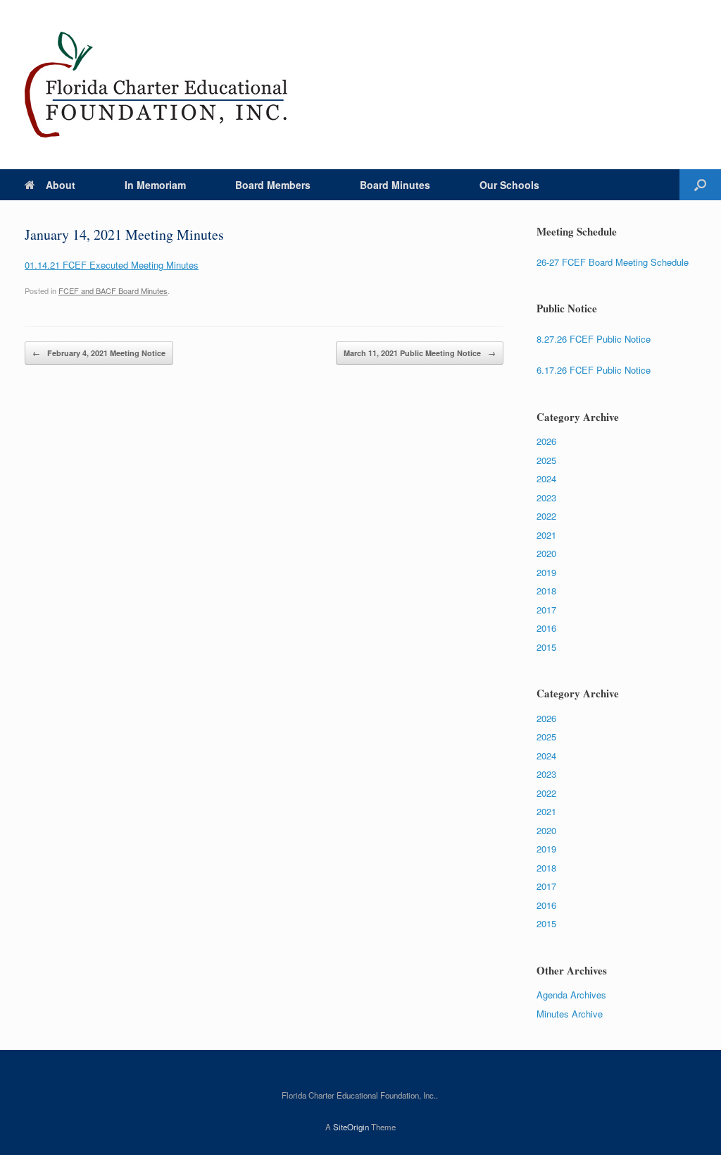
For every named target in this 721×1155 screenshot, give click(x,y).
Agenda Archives (571, 994)
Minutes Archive (570, 1013)
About (60, 185)
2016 (546, 628)
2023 (546, 497)
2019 (546, 572)
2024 (546, 478)
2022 (546, 515)
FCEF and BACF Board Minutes (113, 290)
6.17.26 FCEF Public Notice (594, 370)
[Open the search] (700, 184)
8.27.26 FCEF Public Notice (594, 339)
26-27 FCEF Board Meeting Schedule (613, 262)
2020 (546, 553)
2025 (546, 460)
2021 (546, 535)
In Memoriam (155, 185)
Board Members (273, 185)
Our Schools (509, 185)
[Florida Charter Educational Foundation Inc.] (156, 85)
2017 (546, 609)
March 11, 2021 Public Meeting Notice (420, 353)
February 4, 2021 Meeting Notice (98, 353)
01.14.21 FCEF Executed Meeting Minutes (112, 264)
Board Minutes (395, 185)
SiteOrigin (351, 1126)
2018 (546, 590)
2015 (546, 647)
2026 (546, 441)
